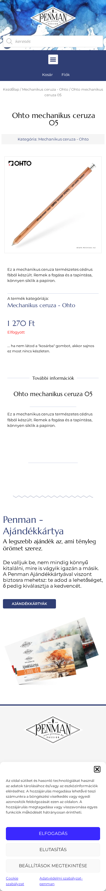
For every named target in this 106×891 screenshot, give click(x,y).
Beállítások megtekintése (53, 865)
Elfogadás (53, 833)
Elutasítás (53, 849)
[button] (97, 769)
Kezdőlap (11, 89)
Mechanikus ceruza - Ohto (45, 89)
